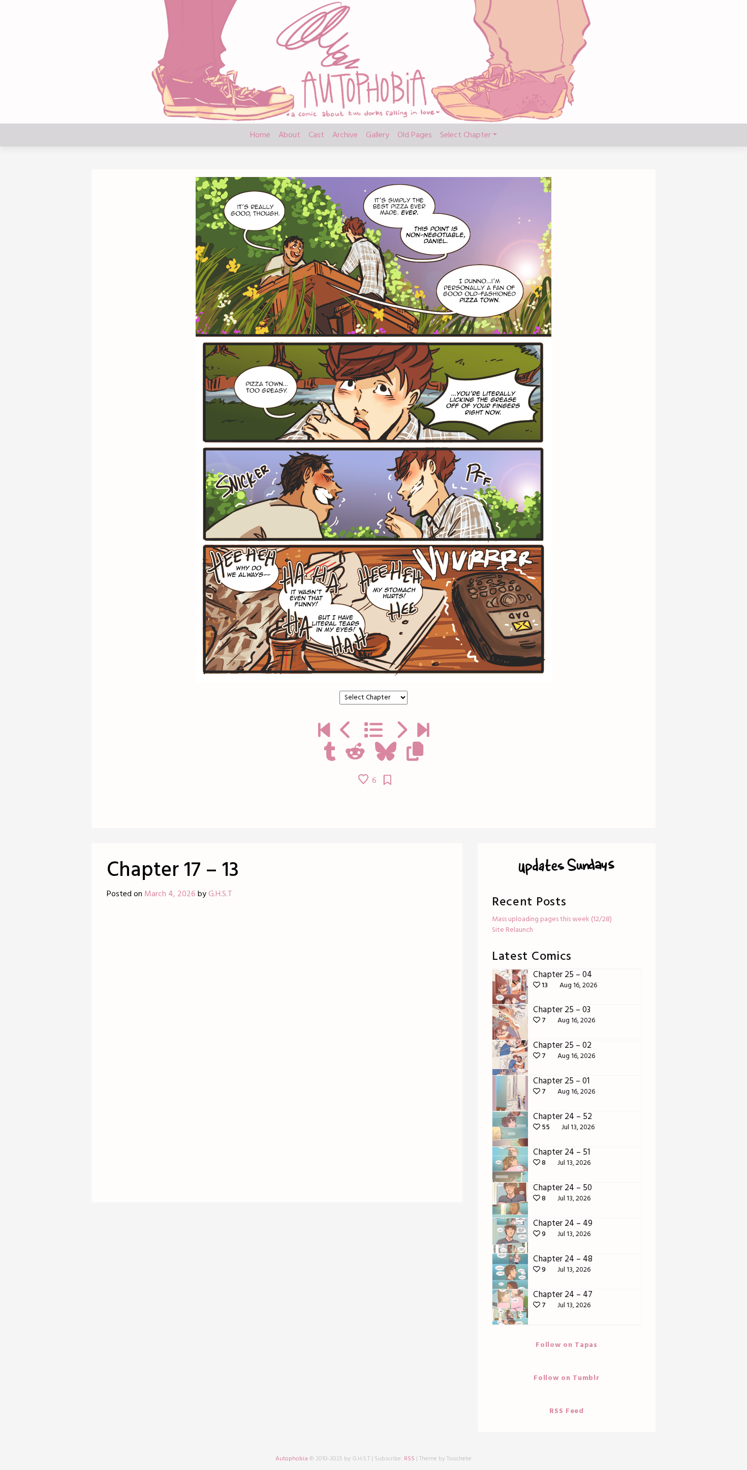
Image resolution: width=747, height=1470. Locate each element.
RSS (409, 1459)
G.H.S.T (220, 894)
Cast (316, 135)
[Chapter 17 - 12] (346, 731)
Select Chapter (465, 135)
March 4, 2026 (170, 894)
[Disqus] (277, 1055)
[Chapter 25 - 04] (423, 731)
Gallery (377, 135)
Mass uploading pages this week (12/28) (552, 919)
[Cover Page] (324, 731)
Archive (345, 135)
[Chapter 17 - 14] (401, 731)
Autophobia (291, 1459)
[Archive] (373, 731)
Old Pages (414, 135)
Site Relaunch (512, 930)
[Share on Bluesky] (385, 753)
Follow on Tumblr (566, 1378)
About (289, 135)
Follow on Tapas (567, 1345)
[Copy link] (415, 753)
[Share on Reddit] (355, 753)
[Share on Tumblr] (329, 753)
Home (260, 135)
